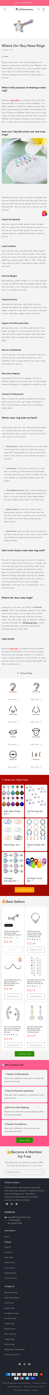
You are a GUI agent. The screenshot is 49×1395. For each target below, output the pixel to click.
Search (7, 1236)
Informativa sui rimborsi (39, 1383)
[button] (4, 9)
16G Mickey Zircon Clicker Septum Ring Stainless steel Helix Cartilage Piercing (34, 934)
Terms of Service (11, 1278)
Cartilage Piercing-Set (10, 879)
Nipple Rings (9, 1323)
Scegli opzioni (36, 949)
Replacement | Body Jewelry (15, 1349)
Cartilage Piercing (11, 1313)
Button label (25, 1140)
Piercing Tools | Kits (12, 1354)
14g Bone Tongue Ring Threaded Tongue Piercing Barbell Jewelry (12, 933)
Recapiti (35, 1390)
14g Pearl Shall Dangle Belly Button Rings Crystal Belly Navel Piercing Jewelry (35, 1029)
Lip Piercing (9, 1303)
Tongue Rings (9, 1339)
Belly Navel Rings (11, 1292)
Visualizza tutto (24, 889)
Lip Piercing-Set (35, 811)
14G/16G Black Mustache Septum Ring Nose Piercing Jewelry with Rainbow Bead (12, 982)
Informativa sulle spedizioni (22, 1390)
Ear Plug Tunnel (10, 1318)
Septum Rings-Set (36, 844)
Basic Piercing (10, 1334)
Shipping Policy (10, 1273)
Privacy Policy (10, 1268)
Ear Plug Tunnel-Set (35, 879)
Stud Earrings (10, 1344)
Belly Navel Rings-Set (12, 812)
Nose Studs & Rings (12, 1297)
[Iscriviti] (41, 1172)
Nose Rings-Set (11, 844)
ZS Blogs (8, 1242)
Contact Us (9, 1252)
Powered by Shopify (24, 1383)
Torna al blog (26, 673)
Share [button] (6, 56)
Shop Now (12, 699)
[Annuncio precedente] (4, 2)
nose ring (15, 100)
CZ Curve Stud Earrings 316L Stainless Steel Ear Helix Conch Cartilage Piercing (12, 1029)
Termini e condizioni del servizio (34, 1387)
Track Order (9, 1257)
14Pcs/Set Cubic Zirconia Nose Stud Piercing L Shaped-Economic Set (36, 981)
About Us (8, 1247)
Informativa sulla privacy (14, 1387)
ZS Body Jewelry (13, 1383)
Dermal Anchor (10, 1329)
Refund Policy (10, 1262)
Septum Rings (10, 1308)
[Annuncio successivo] (44, 2)
